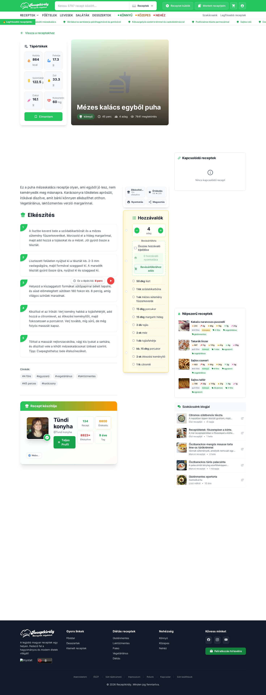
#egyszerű (43, 376)
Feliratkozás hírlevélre (228, 651)
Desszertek (73, 643)
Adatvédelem (80, 676)
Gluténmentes (121, 638)
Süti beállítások (185, 676)
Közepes (164, 643)
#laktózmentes (87, 376)
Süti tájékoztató (113, 676)
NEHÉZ (160, 15)
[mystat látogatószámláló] (27, 661)
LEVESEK (66, 15)
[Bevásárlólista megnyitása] (233, 5)
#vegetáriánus (63, 376)
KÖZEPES (144, 15)
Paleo (116, 648)
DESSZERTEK (101, 15)
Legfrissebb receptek (233, 15)
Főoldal (70, 638)
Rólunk (150, 676)
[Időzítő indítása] (110, 280)
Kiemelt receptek (76, 648)
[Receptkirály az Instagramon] (217, 640)
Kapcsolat (165, 676)
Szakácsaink (210, 15)
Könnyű (163, 638)
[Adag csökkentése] (136, 230)
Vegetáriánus (120, 653)
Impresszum (134, 676)
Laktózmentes (121, 643)
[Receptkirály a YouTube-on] (226, 640)
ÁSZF (96, 676)
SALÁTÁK (82, 15)
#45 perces (29, 383)
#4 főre (26, 376)
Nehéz (163, 648)
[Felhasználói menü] (242, 5)
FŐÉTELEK (49, 15)
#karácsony (49, 383)
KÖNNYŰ (126, 15)
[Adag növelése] (160, 230)
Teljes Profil (66, 442)
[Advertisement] (94, 155)
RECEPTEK (27, 15)
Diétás (116, 658)
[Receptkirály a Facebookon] (208, 640)
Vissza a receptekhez (40, 33)
